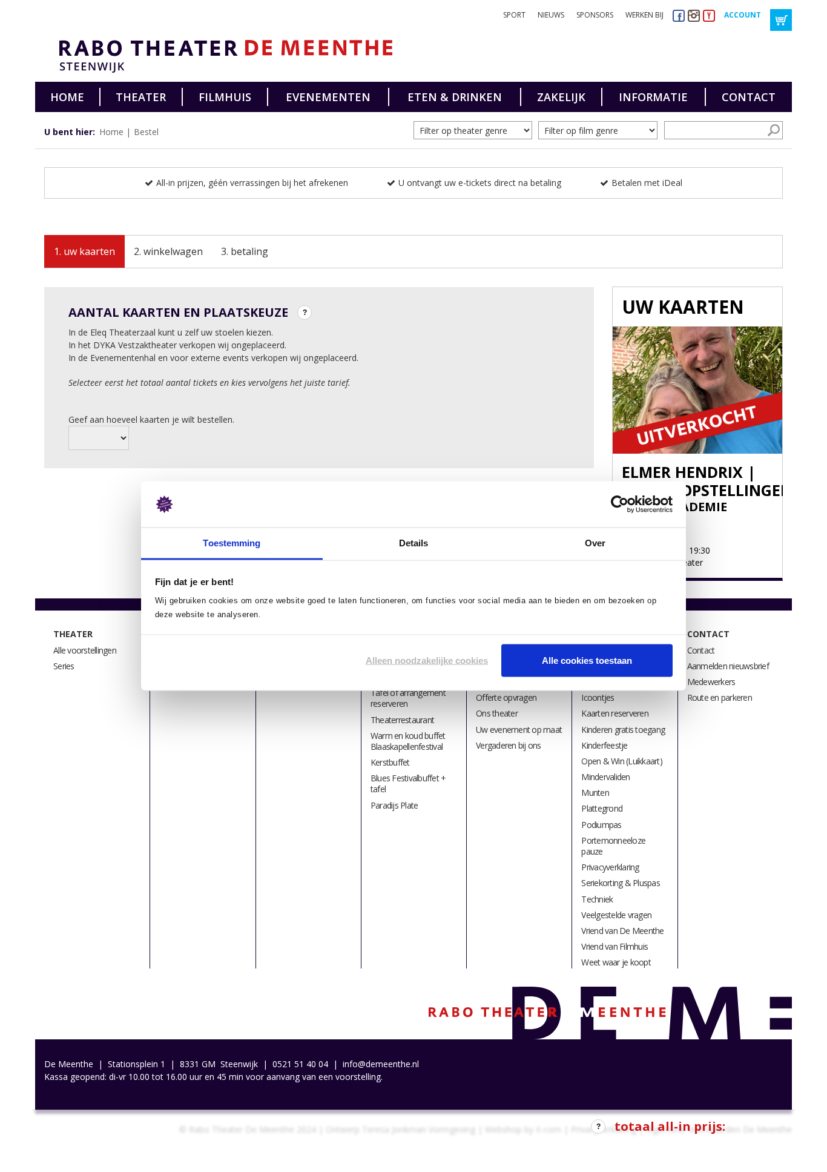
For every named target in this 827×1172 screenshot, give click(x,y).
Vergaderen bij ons (508, 745)
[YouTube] (709, 15)
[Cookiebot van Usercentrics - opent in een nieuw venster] (620, 504)
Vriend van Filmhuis (614, 946)
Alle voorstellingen (84, 650)
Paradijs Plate (394, 805)
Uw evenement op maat (519, 729)
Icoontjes (597, 697)
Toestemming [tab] (231, 543)
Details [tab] (414, 543)
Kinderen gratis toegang (623, 729)
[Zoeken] (774, 130)
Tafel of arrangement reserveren (408, 698)
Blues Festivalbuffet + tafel (408, 783)
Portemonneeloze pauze (613, 846)
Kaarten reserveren (614, 713)
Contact (749, 97)
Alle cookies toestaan (587, 660)
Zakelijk (561, 97)
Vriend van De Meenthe (622, 930)
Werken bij (644, 15)
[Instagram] (694, 15)
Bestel (146, 131)
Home (67, 97)
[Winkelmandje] (781, 20)
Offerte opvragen (506, 697)
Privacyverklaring (610, 867)
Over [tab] (595, 543)
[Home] (221, 56)
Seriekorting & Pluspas (620, 883)
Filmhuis (225, 97)
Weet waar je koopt (616, 962)
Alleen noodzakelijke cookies (427, 660)
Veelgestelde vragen (616, 915)
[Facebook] (679, 15)
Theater (141, 97)
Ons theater (497, 713)
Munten (595, 792)
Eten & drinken (454, 97)
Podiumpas (601, 824)
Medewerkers (711, 681)
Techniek (597, 899)
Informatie (653, 97)
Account (742, 15)
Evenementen (328, 97)
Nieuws (551, 15)
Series (63, 666)
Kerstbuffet (390, 762)
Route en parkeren (719, 697)
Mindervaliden (605, 777)
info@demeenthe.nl (381, 1064)
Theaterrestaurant (402, 720)
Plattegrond (601, 808)
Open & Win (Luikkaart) (621, 761)
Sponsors (594, 15)
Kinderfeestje (604, 745)
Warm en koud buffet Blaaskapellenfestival (408, 741)
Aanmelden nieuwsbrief (728, 666)
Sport (514, 15)
